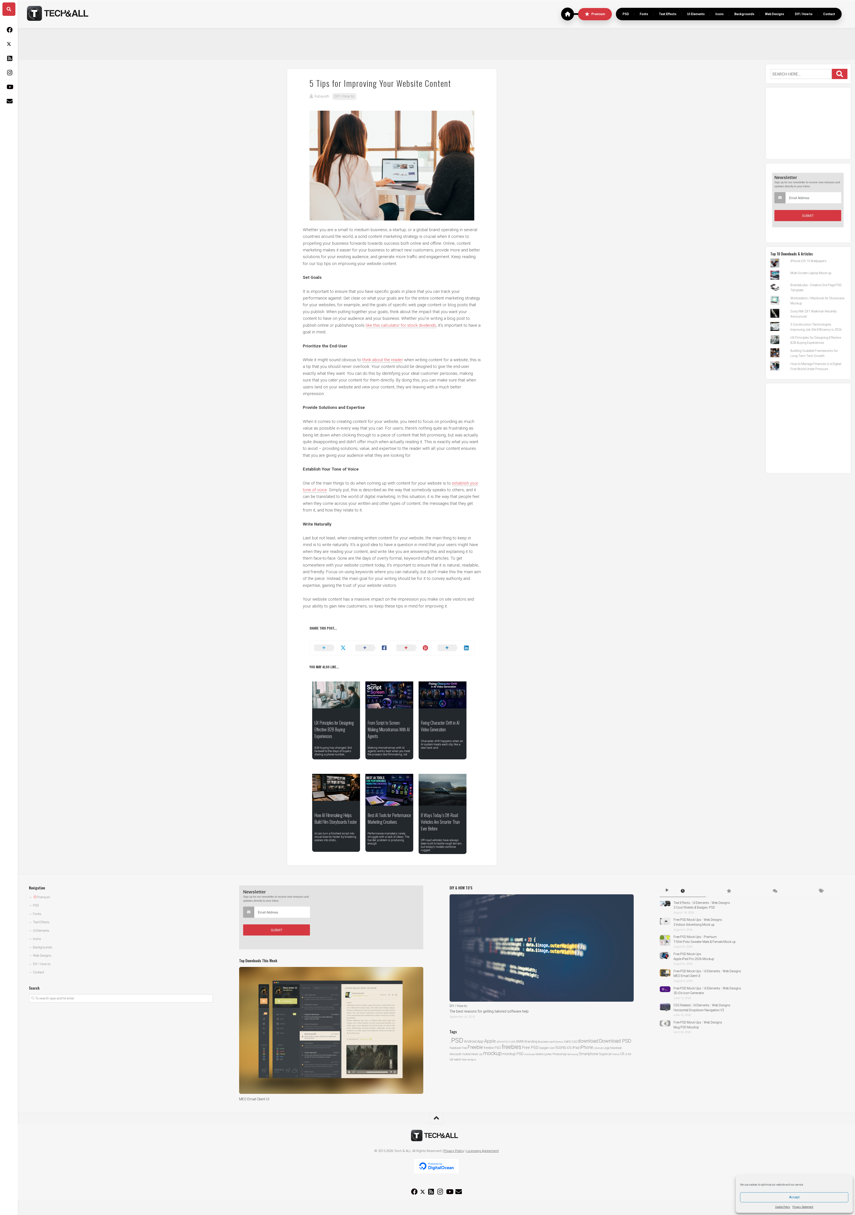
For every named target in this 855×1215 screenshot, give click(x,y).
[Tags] (821, 891)
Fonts (644, 14)
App (480, 1041)
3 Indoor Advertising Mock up (694, 924)
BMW (520, 1041)
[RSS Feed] (8, 58)
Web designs (469, 1059)
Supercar (605, 1054)
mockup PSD (512, 1054)
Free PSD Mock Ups (687, 919)
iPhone (586, 1047)
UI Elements (696, 14)
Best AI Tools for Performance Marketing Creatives (389, 818)
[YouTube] (8, 87)
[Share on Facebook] (371, 648)
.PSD (456, 1040)
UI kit (628, 1054)
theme (616, 1054)
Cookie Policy (782, 1207)
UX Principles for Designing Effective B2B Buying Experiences (334, 729)
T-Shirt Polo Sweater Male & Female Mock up (705, 942)
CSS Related (682, 1005)
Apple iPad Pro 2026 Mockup (694, 959)
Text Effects (667, 14)
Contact (829, 14)
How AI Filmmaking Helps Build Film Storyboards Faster (335, 818)
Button (559, 1041)
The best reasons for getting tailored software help (489, 1011)
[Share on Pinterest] (412, 648)
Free (464, 1048)
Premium (598, 14)
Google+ (544, 1048)
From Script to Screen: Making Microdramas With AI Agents (389, 729)
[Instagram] (8, 72)
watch (457, 1059)
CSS (574, 1041)
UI (622, 1053)
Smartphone (588, 1054)
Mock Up (476, 1054)
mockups (529, 1054)
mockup (492, 1053)
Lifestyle (598, 1048)
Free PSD (530, 1047)
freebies (511, 1047)
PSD (626, 14)
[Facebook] (8, 30)
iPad (575, 1047)
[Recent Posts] (683, 891)
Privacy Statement (802, 1207)
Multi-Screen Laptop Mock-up (810, 273)
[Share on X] (330, 648)
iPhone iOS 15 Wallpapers (808, 261)
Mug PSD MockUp (686, 1027)
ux (451, 1059)
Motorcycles (543, 1054)
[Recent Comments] (775, 891)
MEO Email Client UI (254, 1099)
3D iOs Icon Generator (689, 993)
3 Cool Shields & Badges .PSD (694, 907)
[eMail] (8, 101)
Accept (794, 1197)
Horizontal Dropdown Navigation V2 (699, 1010)
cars (567, 1041)
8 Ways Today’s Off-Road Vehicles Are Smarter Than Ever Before (440, 822)
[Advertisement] (436, 43)
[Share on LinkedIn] (453, 648)
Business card (546, 1041)
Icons (719, 14)
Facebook (455, 1048)
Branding (531, 1042)
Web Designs (774, 14)
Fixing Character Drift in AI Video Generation (440, 726)
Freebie (475, 1047)
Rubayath (321, 96)
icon (552, 1048)
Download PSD (615, 1041)
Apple (490, 1041)
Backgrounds (744, 14)
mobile (466, 1054)
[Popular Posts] (729, 891)
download (588, 1041)
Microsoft (455, 1054)
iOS (569, 1048)
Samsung (572, 1054)
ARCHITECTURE (506, 1041)
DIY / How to (803, 14)
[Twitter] (8, 44)
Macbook (616, 1048)
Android (470, 1041)
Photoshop (559, 1054)
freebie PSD (492, 1048)
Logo (607, 1048)
